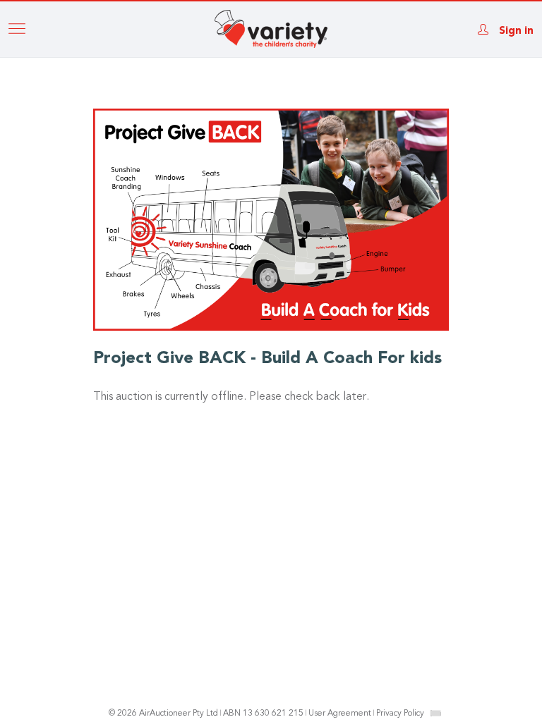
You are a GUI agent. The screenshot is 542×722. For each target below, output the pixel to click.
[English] (435, 713)
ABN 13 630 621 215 (263, 713)
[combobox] (435, 713)
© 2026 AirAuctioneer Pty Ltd (163, 713)
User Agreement (339, 713)
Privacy (400, 713)
